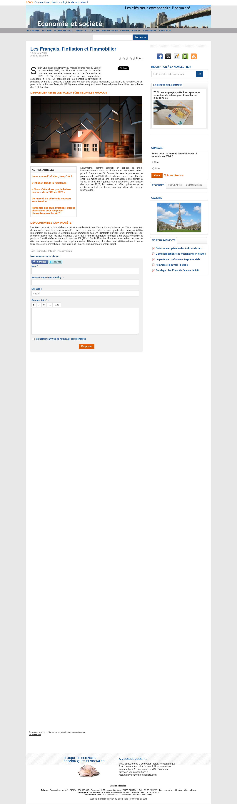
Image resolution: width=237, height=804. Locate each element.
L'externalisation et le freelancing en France (181, 253)
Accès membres (99, 799)
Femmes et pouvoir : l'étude (172, 264)
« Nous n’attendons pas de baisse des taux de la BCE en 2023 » (51, 191)
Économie (33, 30)
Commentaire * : (40, 300)
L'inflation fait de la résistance (49, 183)
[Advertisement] (89, 365)
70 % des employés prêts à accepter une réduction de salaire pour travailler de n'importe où (176, 95)
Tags (125, 799)
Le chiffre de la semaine (167, 85)
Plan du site (115, 799)
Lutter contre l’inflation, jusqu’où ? (52, 176)
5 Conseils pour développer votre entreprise (57, 2)
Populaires (175, 185)
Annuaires (149, 30)
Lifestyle (80, 30)
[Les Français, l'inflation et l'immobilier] (86, 97)
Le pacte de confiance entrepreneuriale (178, 259)
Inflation (52, 251)
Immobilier (42, 251)
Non (157, 168)
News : (30, 2)
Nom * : (35, 266)
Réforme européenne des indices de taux (179, 248)
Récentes (158, 185)
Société (46, 30)
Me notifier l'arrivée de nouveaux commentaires (61, 339)
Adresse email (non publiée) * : (47, 277)
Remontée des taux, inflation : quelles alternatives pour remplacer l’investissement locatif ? (53, 210)
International (63, 30)
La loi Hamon (35, 734)
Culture (94, 30)
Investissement (64, 251)
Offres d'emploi (130, 30)
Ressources (110, 30)
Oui (157, 162)
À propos (165, 30)
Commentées (194, 185)
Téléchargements (163, 240)
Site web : (36, 289)
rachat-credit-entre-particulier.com (70, 732)
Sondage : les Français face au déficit (177, 270)
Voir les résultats (173, 175)
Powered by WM (138, 799)
